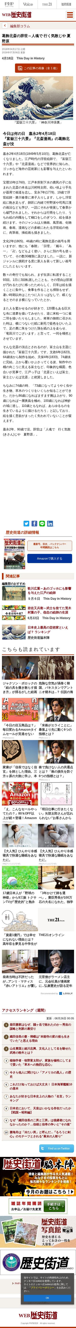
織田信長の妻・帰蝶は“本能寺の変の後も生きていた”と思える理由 (40, 1038)
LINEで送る (42, 524)
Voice (28, 4)
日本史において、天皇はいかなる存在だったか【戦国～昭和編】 (40, 1110)
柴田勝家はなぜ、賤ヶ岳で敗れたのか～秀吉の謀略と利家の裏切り (40, 1026)
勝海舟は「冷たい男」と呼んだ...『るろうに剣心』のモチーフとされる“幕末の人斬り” (40, 1134)
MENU (70, 15)
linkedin (50, 524)
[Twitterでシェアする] (56, 1148)
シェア (34, 524)
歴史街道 (66, 4)
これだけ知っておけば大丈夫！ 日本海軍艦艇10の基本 (41, 1086)
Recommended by (50, 993)
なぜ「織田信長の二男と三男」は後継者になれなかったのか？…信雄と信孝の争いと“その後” (40, 1122)
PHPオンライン (9, 4)
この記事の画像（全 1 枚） (41, 68)
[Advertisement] (38, 475)
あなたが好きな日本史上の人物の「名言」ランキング (40, 1098)
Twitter (26, 524)
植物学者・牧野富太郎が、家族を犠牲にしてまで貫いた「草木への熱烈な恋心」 (40, 1062)
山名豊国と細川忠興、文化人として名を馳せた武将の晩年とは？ (40, 1050)
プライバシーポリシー (42, 1287)
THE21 (47, 4)
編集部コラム (20, 26)
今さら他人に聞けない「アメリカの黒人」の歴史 (40, 1074)
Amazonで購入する (49, 558)
